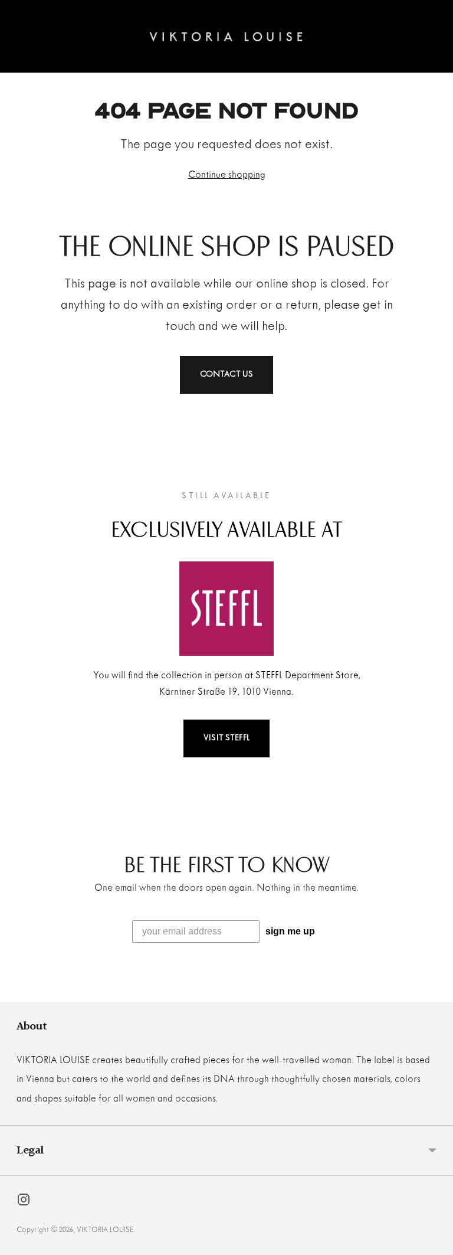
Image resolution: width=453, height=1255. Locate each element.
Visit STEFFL (226, 738)
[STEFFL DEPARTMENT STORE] (226, 608)
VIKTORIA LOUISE (105, 1230)
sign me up (290, 931)
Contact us (227, 374)
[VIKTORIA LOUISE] (226, 36)
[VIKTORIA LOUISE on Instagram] (24, 1202)
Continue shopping (226, 175)
